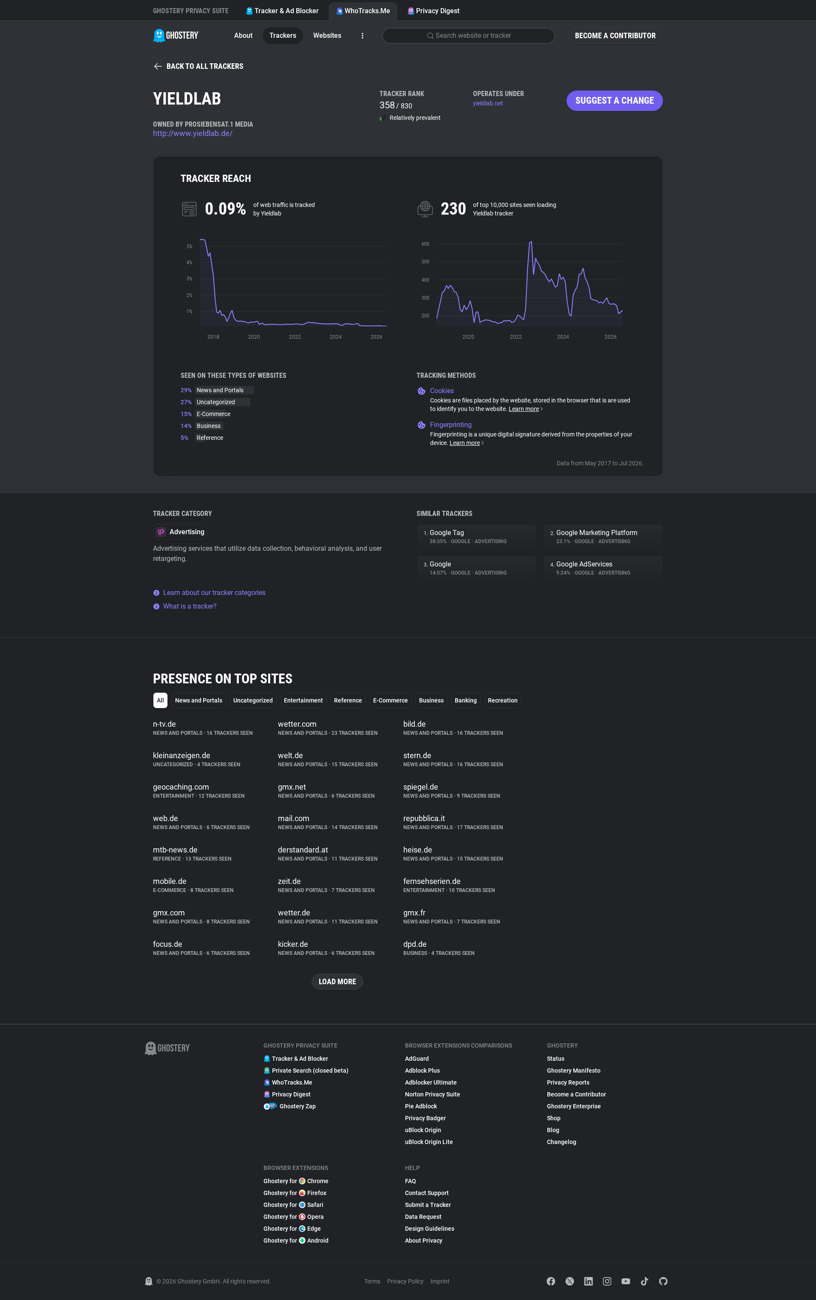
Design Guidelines (429, 1228)
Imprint (440, 1281)
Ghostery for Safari (293, 1204)
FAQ (410, 1181)
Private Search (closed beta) (310, 1070)
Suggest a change (614, 100)
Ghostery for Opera (294, 1216)
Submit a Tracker (428, 1204)
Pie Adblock (421, 1106)
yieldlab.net (488, 103)
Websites (327, 35)
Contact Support (427, 1193)
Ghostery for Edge (292, 1228)
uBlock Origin (423, 1130)
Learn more (524, 408)
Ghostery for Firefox (295, 1193)
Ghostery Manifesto (574, 1070)
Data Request (423, 1216)
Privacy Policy (405, 1281)
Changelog (561, 1142)
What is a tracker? (190, 606)
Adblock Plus (422, 1070)
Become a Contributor (615, 35)
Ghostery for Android (296, 1240)
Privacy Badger (425, 1118)
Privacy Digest (437, 11)
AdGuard (417, 1058)
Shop (554, 1118)
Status (555, 1058)
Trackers (282, 35)
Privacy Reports (568, 1082)
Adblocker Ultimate (431, 1082)
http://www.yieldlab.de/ (192, 133)
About (243, 35)
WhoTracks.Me (367, 11)
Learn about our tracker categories (214, 593)
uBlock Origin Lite (429, 1142)
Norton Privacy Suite (432, 1094)
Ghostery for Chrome (296, 1181)
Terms (372, 1281)
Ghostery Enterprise (574, 1106)
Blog (553, 1130)
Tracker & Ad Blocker (287, 11)
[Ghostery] (176, 35)
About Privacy (423, 1240)
